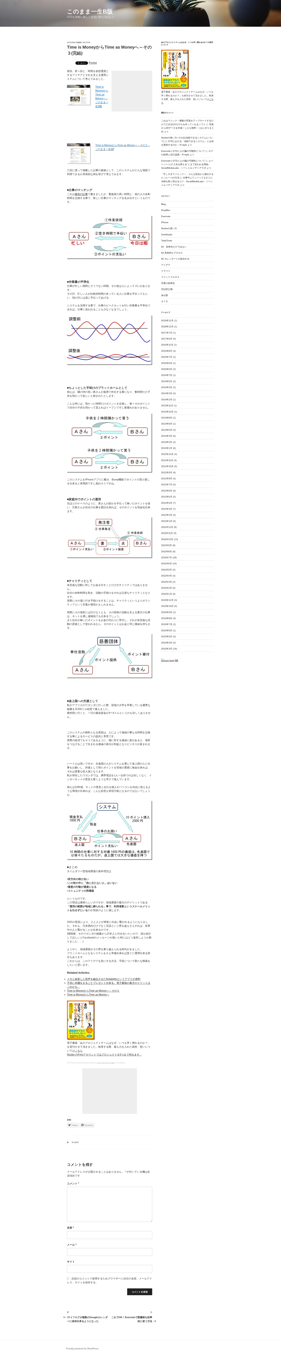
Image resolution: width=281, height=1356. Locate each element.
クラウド (165, 271)
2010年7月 (166, 624)
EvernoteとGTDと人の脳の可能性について (183, 151)
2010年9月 (166, 612)
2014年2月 (166, 399)
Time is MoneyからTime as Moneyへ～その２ (93, 990)
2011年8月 (166, 551)
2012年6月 (166, 490)
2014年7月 (166, 375)
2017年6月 (166, 338)
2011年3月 (166, 582)
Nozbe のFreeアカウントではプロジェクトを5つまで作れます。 (104, 1054)
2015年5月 (166, 369)
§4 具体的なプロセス (172, 252)
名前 (70, 1227)
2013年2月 (166, 442)
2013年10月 (167, 411)
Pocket (93, 62)
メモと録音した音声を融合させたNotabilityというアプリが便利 (103, 979)
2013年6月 (166, 423)
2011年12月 (167, 527)
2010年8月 (166, 618)
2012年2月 (166, 515)
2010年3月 (166, 648)
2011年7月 (166, 557)
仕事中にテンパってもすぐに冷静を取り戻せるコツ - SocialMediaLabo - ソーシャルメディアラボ (187, 181)
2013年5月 (166, 430)
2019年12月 (167, 320)
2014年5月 (166, 381)
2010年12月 (167, 600)
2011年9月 (166, 545)
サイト (71, 1261)
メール (71, 1244)
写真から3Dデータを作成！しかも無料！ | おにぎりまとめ (187, 128)
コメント (73, 1183)
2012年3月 (166, 509)
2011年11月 (167, 533)
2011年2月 (166, 588)
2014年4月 (166, 387)
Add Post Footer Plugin (105, 1063)
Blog (163, 204)
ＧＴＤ (164, 301)
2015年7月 (166, 357)
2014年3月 (166, 393)
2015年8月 (166, 351)
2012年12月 (167, 454)
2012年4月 (166, 503)
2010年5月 (166, 636)
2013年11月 (167, 405)
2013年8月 (166, 417)
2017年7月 (166, 332)
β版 (176, 660)
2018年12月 (167, 326)
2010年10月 (167, 606)
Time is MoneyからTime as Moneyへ (88, 994)
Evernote (165, 216)
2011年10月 (167, 539)
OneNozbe (166, 234)
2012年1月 (166, 521)
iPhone (164, 222)
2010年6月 (166, 630)
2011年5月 (166, 569)
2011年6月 (166, 563)
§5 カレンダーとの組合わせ (175, 258)
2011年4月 (166, 575)
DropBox (165, 210)
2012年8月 (166, 478)
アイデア (75, 1142)
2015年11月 (167, 344)
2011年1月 (166, 594)
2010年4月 (166, 642)
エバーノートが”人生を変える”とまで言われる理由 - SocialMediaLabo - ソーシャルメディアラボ (187, 164)
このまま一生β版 (90, 11)
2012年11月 (167, 460)
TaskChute (166, 240)
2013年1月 (166, 448)
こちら (79, 1050)
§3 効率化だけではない (174, 246)
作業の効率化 (168, 283)
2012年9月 (166, 472)
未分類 (164, 295)
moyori (86, 42)
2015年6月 (166, 363)
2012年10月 (167, 466)
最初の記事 (81, 194)
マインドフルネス (170, 277)
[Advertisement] (132, 91)
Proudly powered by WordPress (82, 1348)
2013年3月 (166, 436)
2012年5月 (166, 496)
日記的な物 (167, 289)
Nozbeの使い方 (169, 228)
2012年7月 (166, 484)
